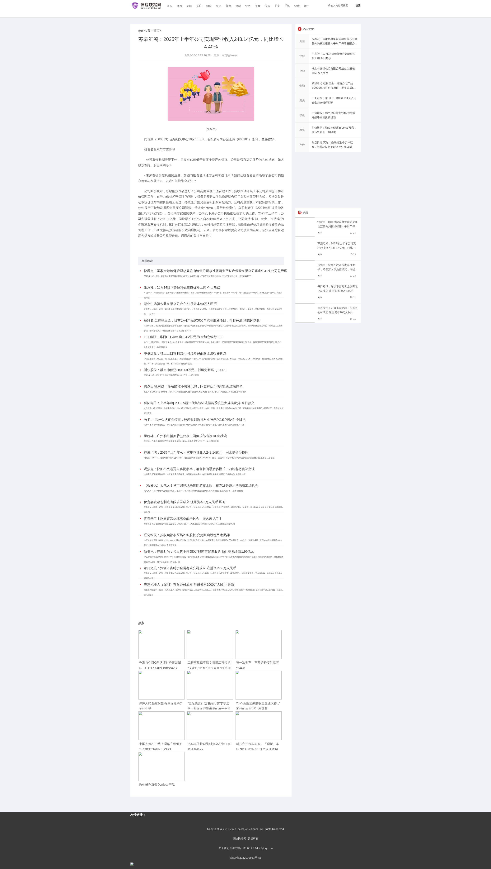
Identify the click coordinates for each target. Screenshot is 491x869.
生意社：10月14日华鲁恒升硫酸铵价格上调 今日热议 (182, 287)
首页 (169, 5)
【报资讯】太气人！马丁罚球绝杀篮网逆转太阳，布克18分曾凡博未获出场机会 (201, 485)
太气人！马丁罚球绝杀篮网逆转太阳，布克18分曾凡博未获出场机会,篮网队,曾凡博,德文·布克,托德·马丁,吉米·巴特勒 (193, 491)
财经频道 (158, 245)
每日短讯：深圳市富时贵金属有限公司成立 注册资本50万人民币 (190, 568)
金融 (238, 5)
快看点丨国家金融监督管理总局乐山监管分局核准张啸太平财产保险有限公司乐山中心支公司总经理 (215, 271)
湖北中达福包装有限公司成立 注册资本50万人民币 (180, 304)
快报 (302, 56)
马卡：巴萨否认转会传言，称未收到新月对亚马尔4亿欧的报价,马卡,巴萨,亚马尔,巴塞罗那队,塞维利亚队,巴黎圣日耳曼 (194, 425)
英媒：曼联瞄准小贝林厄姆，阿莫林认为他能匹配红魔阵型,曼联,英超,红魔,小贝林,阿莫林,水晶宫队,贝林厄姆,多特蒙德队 (195, 392)
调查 (209, 5)
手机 (287, 5)
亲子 (306, 5)
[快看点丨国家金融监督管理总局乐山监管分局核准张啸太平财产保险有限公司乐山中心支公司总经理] (305, 235)
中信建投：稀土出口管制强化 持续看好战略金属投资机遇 (185, 353)
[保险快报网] (145, 6)
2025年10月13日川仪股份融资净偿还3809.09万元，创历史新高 (171, 375)
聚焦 (228, 5)
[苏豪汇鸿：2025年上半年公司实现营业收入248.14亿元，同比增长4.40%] (305, 257)
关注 (199, 5)
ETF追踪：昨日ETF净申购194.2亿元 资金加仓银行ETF (183, 337)
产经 (302, 144)
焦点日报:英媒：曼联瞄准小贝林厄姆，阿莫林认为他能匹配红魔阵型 (193, 386)
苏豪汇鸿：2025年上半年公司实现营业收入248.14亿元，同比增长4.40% (196, 452)
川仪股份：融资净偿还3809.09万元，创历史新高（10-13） (186, 370)
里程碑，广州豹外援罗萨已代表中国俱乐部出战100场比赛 (185, 436)
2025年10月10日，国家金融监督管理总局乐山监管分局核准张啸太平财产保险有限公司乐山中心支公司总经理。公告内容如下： (198, 276)
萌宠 (277, 5)
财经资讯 (168, 245)
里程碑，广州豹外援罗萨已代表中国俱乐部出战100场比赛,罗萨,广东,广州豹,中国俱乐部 (181, 441)
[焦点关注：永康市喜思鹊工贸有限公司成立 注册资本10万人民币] (305, 321)
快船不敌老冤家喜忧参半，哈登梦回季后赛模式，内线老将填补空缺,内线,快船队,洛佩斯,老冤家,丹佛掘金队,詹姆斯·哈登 (195, 474)
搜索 (358, 5)
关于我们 (223, 848)
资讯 (218, 5)
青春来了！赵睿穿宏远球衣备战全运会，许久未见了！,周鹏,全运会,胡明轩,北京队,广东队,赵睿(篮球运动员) (189, 524)
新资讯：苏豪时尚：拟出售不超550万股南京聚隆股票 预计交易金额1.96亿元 (199, 551)
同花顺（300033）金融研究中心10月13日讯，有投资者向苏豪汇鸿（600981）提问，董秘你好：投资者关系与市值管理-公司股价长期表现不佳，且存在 (209, 458)
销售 (248, 5)
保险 (179, 5)
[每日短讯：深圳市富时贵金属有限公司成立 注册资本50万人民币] (305, 300)
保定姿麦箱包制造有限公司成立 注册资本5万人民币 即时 (185, 502)
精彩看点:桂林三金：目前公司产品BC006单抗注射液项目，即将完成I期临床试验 (202, 320)
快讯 (302, 115)
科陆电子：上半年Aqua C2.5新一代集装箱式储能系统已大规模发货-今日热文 (199, 403)
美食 (257, 5)
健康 (297, 5)
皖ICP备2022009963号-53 (245, 857)
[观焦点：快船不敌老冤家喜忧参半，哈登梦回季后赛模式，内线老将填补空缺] (305, 278)
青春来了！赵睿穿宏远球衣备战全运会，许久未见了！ (183, 518)
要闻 (189, 5)
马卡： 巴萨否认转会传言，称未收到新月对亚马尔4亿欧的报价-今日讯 (195, 419)
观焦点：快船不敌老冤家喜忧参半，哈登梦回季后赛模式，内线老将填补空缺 (199, 469)
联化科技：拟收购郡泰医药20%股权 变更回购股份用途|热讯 (187, 535)
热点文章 (308, 29)
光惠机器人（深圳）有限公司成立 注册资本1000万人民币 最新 (189, 584)
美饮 (267, 5)
